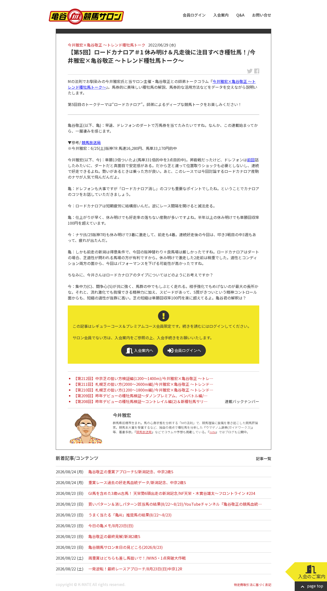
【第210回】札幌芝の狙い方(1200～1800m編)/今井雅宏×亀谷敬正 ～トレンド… (143, 390)
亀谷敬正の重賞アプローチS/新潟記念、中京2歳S (130, 471)
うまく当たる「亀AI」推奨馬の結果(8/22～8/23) (130, 515)
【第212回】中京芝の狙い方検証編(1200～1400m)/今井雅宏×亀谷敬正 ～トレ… (143, 378)
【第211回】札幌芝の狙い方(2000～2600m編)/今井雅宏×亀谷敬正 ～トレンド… (143, 384)
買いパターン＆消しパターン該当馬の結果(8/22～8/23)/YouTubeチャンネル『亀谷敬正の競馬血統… (175, 504)
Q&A (240, 15)
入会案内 (221, 15)
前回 (251, 160)
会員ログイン (194, 15)
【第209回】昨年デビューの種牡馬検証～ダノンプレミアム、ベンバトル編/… (140, 395)
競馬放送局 (91, 142)
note (212, 432)
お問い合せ (261, 15)
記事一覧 (263, 458)
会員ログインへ (187, 350)
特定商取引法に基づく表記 (252, 584)
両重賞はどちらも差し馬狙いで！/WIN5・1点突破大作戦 (137, 558)
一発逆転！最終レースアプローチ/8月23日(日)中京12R (135, 569)
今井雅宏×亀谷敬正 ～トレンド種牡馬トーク (106, 45)
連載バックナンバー (242, 401)
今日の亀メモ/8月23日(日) (111, 525)
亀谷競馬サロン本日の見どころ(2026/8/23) (125, 547)
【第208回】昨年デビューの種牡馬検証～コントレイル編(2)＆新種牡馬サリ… (140, 401)
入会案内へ (143, 350)
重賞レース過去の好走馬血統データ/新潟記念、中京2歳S (137, 482)
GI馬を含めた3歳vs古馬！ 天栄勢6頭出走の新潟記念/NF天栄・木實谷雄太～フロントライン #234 (171, 493)
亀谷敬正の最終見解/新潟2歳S (114, 536)
